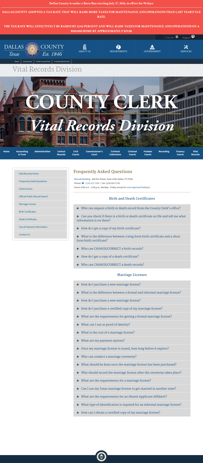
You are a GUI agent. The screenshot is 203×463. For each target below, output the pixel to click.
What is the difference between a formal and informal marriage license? (131, 292)
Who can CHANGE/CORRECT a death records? (112, 265)
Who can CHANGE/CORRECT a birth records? (112, 249)
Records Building (82, 179)
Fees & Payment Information (33, 226)
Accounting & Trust (22, 153)
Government (27, 61)
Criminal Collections (115, 153)
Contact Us (24, 234)
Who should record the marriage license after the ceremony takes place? (131, 373)
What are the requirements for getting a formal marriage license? (126, 316)
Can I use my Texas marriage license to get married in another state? (128, 389)
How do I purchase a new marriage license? (111, 284)
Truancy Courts (180, 153)
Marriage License (27, 204)
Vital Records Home (29, 173)
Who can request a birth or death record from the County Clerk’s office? (131, 208)
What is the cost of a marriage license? (107, 332)
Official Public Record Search (33, 196)
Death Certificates (28, 219)
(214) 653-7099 (92, 183)
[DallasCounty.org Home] (34, 56)
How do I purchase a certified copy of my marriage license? (121, 308)
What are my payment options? (103, 340)
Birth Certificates (27, 211)
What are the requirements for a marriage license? (116, 380)
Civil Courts (75, 153)
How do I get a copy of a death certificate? (110, 256)
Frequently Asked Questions (33, 181)
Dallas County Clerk (43, 61)
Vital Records (195, 153)
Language (169, 37)
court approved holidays (138, 187)
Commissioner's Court (94, 153)
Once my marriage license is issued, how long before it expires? (125, 348)
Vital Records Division (62, 61)
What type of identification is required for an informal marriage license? (131, 405)
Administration (42, 151)
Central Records (61, 153)
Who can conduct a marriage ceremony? (109, 357)
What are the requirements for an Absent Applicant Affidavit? (124, 396)
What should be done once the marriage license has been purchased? (129, 364)
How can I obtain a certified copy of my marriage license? (120, 412)
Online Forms (26, 188)
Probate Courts (148, 153)
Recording (164, 151)
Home (17, 61)
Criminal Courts (132, 153)
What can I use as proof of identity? (105, 324)
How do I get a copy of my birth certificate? (111, 228)
